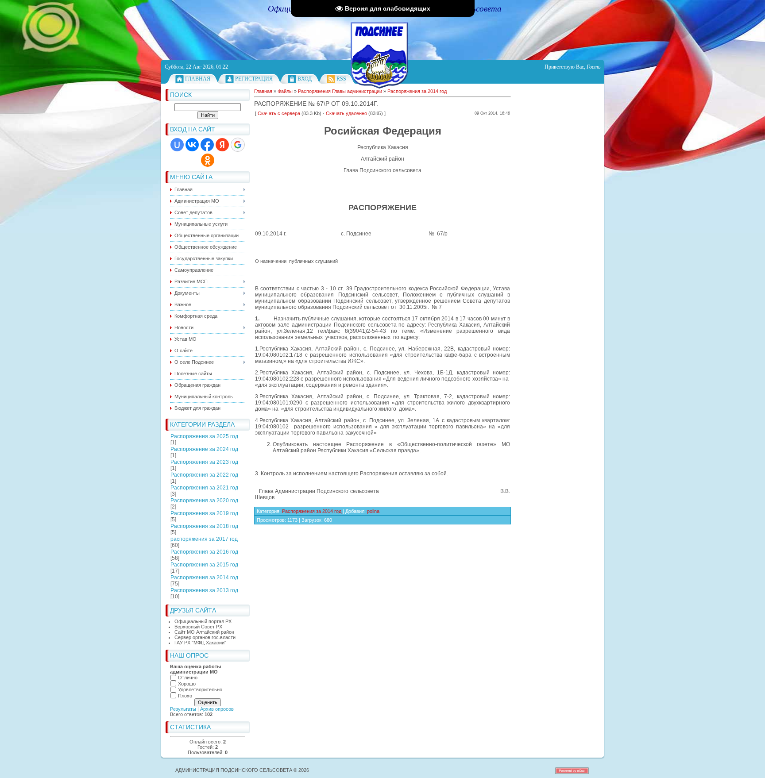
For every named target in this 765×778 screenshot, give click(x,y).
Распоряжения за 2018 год (204, 526)
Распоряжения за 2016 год (204, 552)
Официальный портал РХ (203, 621)
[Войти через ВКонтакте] (192, 144)
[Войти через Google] (238, 145)
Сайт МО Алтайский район (204, 632)
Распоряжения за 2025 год (204, 436)
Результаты (183, 709)
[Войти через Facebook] (207, 144)
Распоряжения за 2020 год (204, 500)
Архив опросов (217, 709)
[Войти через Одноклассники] (207, 160)
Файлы (285, 91)
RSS (341, 79)
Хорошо (187, 683)
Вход (305, 79)
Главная (197, 79)
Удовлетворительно (200, 689)
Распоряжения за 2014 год (204, 577)
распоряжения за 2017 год (204, 539)
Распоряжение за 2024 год (204, 449)
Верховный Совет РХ (198, 626)
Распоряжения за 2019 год (204, 513)
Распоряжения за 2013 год (204, 590)
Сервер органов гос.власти (205, 637)
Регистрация (254, 79)
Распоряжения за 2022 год (204, 475)
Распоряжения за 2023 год (204, 462)
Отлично (187, 677)
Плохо (185, 695)
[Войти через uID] (177, 144)
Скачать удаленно (346, 113)
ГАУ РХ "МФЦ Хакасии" (200, 642)
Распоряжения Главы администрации (340, 91)
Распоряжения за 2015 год (204, 565)
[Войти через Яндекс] (222, 144)
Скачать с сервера (279, 113)
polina (373, 511)
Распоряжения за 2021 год (204, 488)
